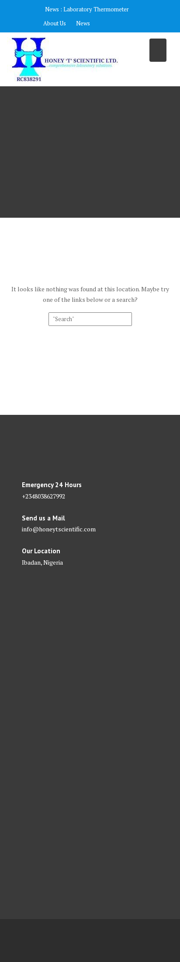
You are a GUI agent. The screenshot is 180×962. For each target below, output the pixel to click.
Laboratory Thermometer (96, 9)
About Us (54, 23)
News (83, 23)
